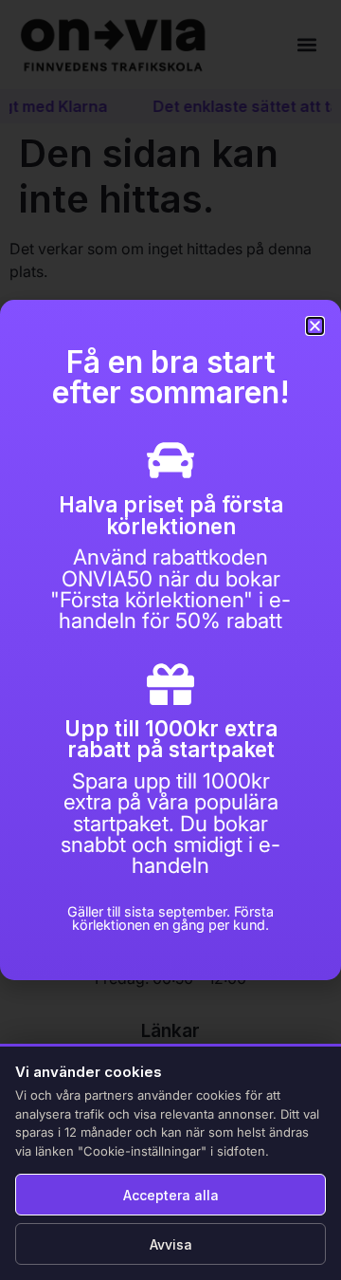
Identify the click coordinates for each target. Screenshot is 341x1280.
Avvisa (171, 1244)
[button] (315, 326)
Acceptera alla (171, 1195)
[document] (170, 640)
